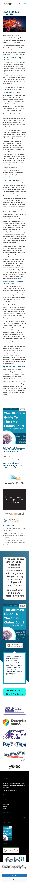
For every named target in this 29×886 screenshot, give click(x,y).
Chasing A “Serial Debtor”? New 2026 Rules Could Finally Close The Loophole (14, 536)
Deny (14, 880)
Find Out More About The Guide (14, 692)
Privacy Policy (14, 883)
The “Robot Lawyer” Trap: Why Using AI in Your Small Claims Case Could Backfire (14, 543)
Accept (14, 875)
